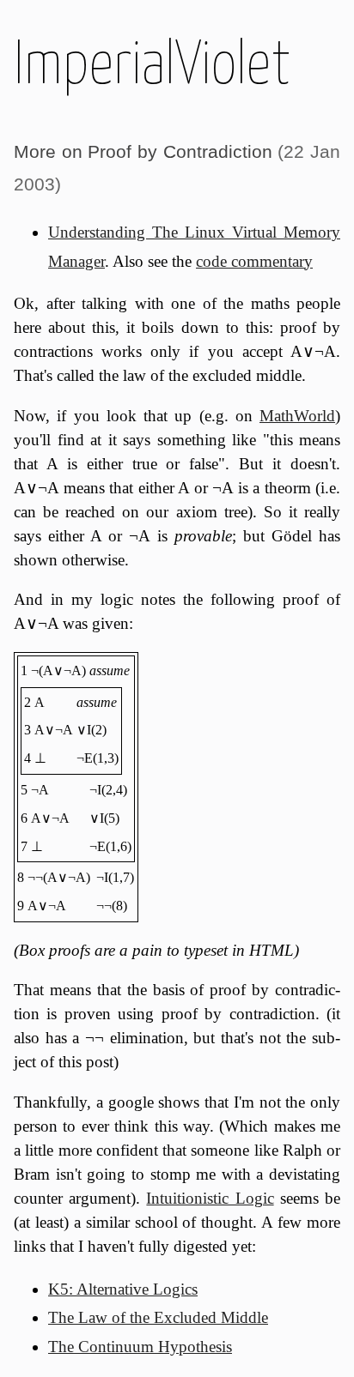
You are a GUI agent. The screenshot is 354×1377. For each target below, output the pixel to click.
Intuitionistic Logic (209, 1198)
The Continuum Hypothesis (140, 1347)
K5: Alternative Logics (123, 1289)
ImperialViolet (152, 61)
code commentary (254, 261)
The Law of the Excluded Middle (158, 1317)
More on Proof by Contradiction (143, 151)
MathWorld (297, 416)
